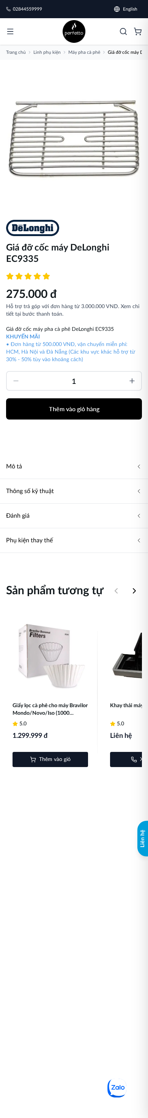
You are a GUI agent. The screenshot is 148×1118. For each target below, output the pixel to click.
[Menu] (10, 31)
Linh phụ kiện (47, 52)
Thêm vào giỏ (55, 759)
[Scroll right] (134, 590)
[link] (74, 31)
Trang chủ (16, 52)
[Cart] (138, 31)
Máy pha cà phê (84, 52)
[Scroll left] (116, 590)
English (130, 9)
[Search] (123, 31)
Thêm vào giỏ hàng (74, 408)
